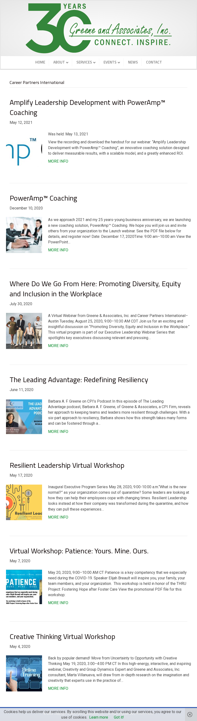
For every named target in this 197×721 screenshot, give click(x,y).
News (133, 62)
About (59, 62)
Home (40, 62)
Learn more (98, 717)
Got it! (119, 717)
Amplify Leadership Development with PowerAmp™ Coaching (87, 107)
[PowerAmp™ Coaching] (24, 235)
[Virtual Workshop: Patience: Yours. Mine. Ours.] (24, 587)
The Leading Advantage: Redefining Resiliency (79, 379)
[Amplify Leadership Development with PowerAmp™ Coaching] (24, 149)
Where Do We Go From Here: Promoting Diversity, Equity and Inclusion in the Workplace (95, 288)
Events (110, 62)
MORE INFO (58, 161)
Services (84, 62)
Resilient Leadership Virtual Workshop (67, 465)
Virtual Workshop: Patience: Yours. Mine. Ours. (79, 550)
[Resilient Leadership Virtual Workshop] (24, 502)
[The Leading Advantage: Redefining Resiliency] (24, 416)
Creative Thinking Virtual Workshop (62, 636)
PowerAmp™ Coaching (43, 197)
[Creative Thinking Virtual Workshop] (24, 673)
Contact (154, 62)
